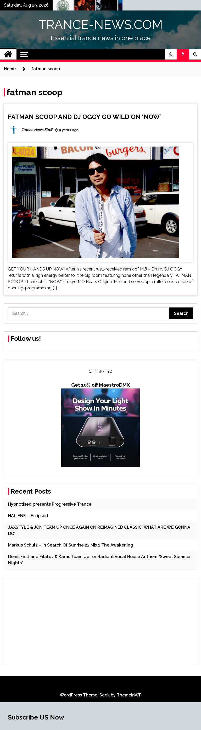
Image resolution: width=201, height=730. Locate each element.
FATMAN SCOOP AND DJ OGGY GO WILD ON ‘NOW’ (84, 117)
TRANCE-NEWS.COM (100, 24)
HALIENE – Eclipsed (28, 515)
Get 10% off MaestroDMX (100, 385)
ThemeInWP (129, 695)
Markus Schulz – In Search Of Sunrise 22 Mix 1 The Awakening (70, 545)
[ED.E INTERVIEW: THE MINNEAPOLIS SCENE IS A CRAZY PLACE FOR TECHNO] (77, 6)
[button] (171, 54)
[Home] (8, 54)
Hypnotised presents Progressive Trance (49, 504)
